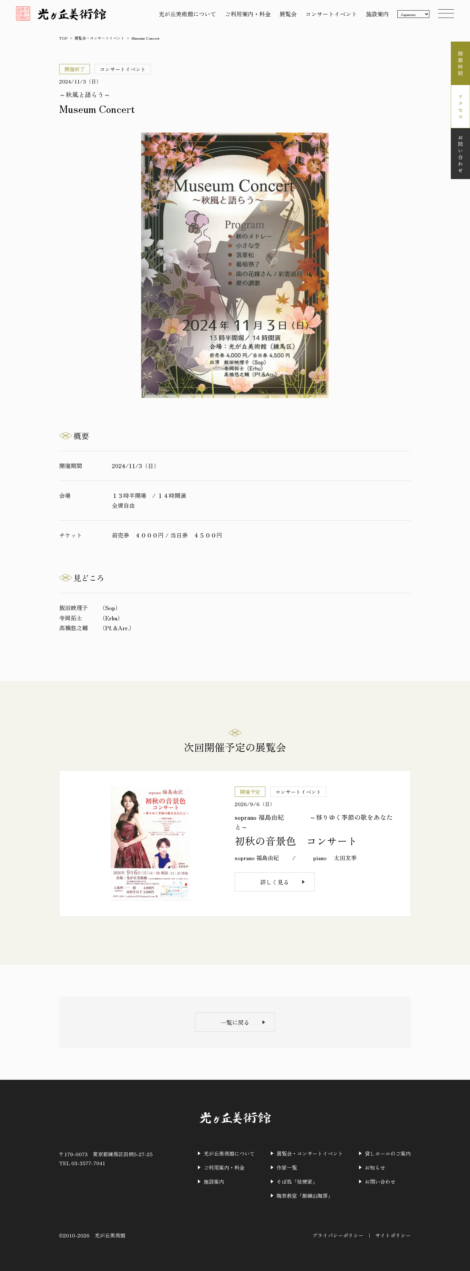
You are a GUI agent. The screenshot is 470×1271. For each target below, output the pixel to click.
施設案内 (377, 14)
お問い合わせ (380, 1181)
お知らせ (375, 1167)
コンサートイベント (331, 14)
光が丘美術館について (187, 14)
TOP (63, 38)
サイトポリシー (393, 1235)
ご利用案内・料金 (248, 14)
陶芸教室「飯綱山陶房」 (305, 1195)
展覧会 (288, 14)
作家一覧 (287, 1167)
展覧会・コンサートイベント (99, 38)
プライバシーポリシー (338, 1235)
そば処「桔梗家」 (297, 1181)
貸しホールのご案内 (388, 1153)
